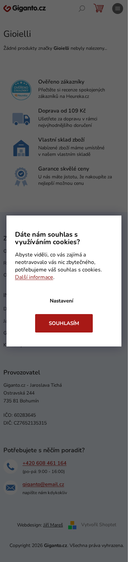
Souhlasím (64, 323)
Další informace (34, 277)
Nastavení (61, 300)
